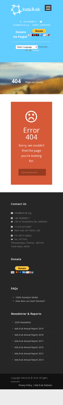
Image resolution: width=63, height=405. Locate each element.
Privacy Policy (25, 385)
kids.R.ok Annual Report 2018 (29, 334)
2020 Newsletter (23, 322)
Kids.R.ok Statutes (43, 385)
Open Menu (48, 8)
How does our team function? (30, 301)
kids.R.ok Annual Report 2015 (29, 353)
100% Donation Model (26, 297)
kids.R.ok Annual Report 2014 (29, 359)
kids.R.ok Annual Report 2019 (29, 328)
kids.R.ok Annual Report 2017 (29, 341)
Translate (35, 50)
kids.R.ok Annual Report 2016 (29, 347)
